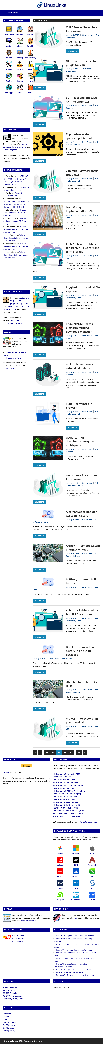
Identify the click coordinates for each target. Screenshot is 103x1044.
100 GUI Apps (18, 936)
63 (47, 752)
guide (74, 918)
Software (36, 522)
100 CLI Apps (17, 941)
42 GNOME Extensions (12, 996)
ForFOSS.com (9, 1025)
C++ (24, 306)
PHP (14, 309)
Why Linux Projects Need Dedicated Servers (74, 969)
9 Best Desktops (10, 987)
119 (79, 752)
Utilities (80, 181)
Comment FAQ (9, 1022)
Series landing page (88, 822)
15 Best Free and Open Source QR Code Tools (14, 213)
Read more (72, 51)
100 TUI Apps (18, 938)
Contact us (7, 1014)
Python (18, 306)
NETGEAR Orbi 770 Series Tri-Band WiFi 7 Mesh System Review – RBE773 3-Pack (16, 204)
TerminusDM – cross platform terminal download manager (79, 327)
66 (65, 752)
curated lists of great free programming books (19, 301)
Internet (69, 338)
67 (71, 752)
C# (28, 306)
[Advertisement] (16, 112)
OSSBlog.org (8, 1028)
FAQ (5, 1019)
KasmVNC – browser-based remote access (74, 950)
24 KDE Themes (9, 990)
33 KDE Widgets (10, 993)
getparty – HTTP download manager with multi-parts (82, 441)
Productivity (71, 38)
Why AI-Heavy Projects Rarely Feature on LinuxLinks (15, 230)
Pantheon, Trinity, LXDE (13, 998)
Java (10, 306)
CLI (97, 35)
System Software (73, 145)
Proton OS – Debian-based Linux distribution (75, 975)
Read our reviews (28, 920)
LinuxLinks (38, 1041)
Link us (6, 1016)
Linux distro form (13, 358)
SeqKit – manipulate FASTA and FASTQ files (75, 936)
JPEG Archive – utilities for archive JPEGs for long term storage (82, 247)
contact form (8, 368)
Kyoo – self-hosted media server (70, 972)
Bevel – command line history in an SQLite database (80, 650)
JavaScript (7, 309)
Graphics (69, 108)
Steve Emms (87, 35)
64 (53, 752)
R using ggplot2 (10, 150)
